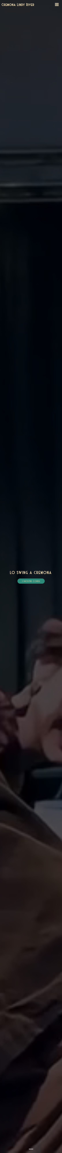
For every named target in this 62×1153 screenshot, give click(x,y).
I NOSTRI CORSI (31, 581)
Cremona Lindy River (18, 4)
